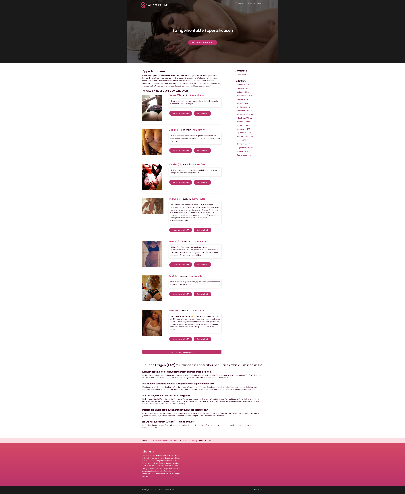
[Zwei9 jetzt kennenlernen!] (152, 288)
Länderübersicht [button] (253, 3)
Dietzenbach (244, 110)
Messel (242, 103)
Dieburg (243, 92)
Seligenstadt (245, 147)
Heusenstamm (245, 136)
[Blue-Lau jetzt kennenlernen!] (152, 142)
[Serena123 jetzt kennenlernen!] (152, 254)
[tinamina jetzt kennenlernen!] (152, 206)
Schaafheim (244, 118)
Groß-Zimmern (245, 107)
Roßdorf (243, 122)
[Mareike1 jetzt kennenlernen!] (152, 177)
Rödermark (244, 88)
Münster (243, 85)
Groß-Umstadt (245, 114)
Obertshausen (245, 155)
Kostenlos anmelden (202, 42)
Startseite (240, 3)
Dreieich (243, 125)
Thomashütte (242, 74)
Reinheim (243, 144)
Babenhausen (245, 96)
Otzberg (243, 151)
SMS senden (202, 113)
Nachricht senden (180, 113)
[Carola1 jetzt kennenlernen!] (152, 108)
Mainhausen (245, 129)
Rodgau (242, 99)
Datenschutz (258, 489)
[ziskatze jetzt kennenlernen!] (152, 323)
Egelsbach (244, 133)
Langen (243, 140)
